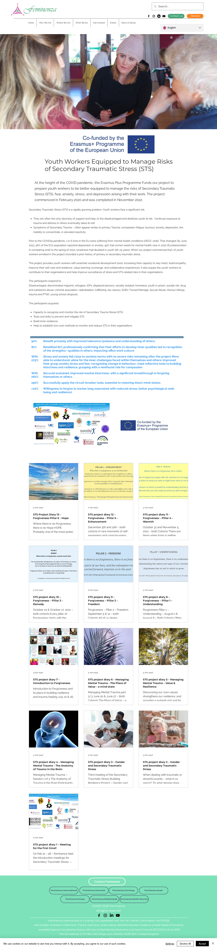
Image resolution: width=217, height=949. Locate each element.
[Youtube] (164, 16)
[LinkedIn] (159, 16)
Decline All (185, 943)
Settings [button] (169, 943)
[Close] (213, 943)
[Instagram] (153, 16)
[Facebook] (148, 16)
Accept (202, 943)
